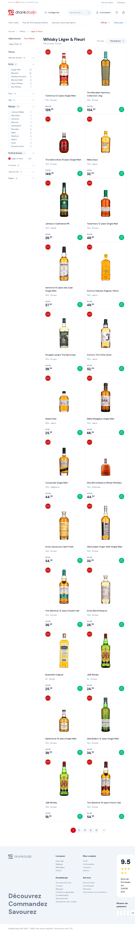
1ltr (46, 679)
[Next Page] (104, 830)
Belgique (59, 864)
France (59, 870)
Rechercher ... (76, 12)
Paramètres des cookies (66, 901)
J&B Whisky (93, 674)
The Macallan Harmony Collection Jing (98, 94)
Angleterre (54, 487)
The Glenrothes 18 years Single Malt (63, 159)
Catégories (53, 12)
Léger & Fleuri (14, 44)
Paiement (87, 889)
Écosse (53, 100)
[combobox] (116, 41)
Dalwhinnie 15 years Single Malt (61, 738)
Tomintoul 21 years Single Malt (60, 95)
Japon (94, 164)
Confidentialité (62, 895)
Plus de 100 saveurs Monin (35, 22)
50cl (47, 423)
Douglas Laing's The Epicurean (60, 354)
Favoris (86, 870)
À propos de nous (63, 882)
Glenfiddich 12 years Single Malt (103, 738)
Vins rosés (13, 22)
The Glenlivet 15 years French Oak (104, 802)
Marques (59, 889)
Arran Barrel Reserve (97, 610)
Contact (59, 886)
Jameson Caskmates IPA (57, 223)
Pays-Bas (60, 861)
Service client (89, 882)
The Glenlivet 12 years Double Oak (62, 610)
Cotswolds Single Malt (56, 482)
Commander (88, 886)
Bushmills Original (54, 674)
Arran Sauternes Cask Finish (59, 546)
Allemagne (60, 867)
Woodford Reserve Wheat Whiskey (104, 482)
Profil (85, 861)
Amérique (96, 487)
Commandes (88, 864)
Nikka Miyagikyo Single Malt (100, 418)
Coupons (87, 867)
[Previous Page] (66, 830)
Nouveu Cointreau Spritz (64, 22)
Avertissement (62, 898)
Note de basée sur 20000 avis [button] (23, 2)
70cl (47, 100)
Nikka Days (92, 159)
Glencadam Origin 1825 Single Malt (104, 546)
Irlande (53, 228)
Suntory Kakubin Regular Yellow (103, 290)
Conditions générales (65, 892)
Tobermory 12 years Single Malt (102, 223)
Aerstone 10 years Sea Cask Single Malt (59, 289)
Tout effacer (29, 38)
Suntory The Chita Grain (99, 354)
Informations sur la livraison (95, 892)
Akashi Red (50, 418)
